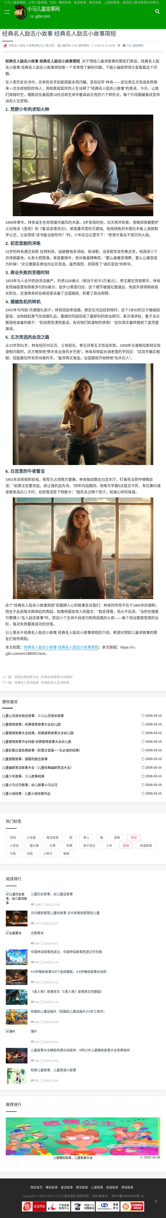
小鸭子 (48, 853)
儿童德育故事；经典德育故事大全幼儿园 (31, 724)
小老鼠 (14, 845)
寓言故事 (52, 837)
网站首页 (36, 1187)
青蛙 (117, 837)
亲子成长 (89, 845)
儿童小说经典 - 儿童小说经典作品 (26, 793)
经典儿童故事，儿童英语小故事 (53, 1070)
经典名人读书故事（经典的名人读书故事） (43, 682)
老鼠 (134, 837)
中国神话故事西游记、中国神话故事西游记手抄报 (66, 952)
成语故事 (146, 845)
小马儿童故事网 (41, 16)
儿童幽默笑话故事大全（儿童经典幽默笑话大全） (37, 767)
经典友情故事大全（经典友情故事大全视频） (44, 677)
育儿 (86, 837)
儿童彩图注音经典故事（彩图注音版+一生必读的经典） (42, 750)
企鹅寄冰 (37, 933)
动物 (13, 837)
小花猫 (31, 837)
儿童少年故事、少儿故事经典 (23, 776)
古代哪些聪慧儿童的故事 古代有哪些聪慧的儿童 (65, 913)
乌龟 (13, 853)
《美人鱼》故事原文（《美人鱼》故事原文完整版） (67, 991)
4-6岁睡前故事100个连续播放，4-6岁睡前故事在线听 (69, 971)
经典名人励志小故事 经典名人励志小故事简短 (61, 647)
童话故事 (67, 1187)
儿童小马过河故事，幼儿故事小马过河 (29, 785)
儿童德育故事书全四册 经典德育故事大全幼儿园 (36, 741)
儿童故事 (97, 1187)
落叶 (34, 1031)
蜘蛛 (66, 853)
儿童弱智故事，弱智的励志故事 (25, 759)
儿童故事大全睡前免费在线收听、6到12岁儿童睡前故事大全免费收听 (80, 1050)
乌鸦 (30, 853)
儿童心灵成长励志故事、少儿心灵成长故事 (33, 716)
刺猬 (69, 845)
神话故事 (127, 1187)
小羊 (109, 845)
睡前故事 (52, 1187)
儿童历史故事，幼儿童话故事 (52, 894)
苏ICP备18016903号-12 (128, 1196)
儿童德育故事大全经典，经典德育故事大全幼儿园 (37, 733)
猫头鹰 (34, 845)
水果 (52, 845)
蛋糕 (126, 845)
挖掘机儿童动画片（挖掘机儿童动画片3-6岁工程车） (69, 1011)
